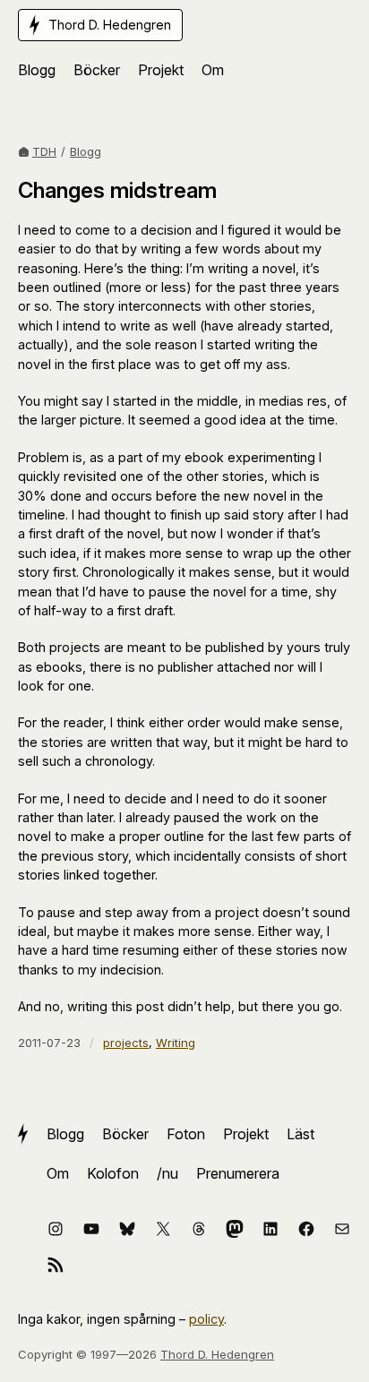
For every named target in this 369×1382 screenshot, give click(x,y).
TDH (44, 151)
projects (126, 1042)
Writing (175, 1042)
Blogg (85, 151)
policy (206, 1318)
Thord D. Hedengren (217, 1354)
